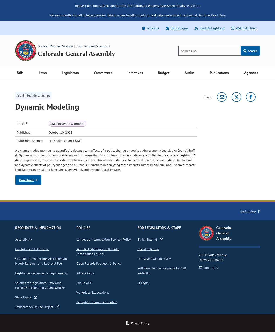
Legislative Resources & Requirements (41, 273)
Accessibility (23, 239)
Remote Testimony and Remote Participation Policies (97, 251)
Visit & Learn (179, 28)
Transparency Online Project (34, 307)
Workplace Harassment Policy (96, 302)
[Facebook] (251, 97)
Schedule (152, 28)
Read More (192, 6)
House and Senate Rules (154, 259)
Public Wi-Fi (84, 283)
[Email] (222, 97)
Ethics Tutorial (148, 239)
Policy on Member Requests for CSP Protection (162, 270)
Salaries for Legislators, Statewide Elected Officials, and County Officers (40, 285)
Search (252, 51)
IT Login (143, 283)
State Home (23, 297)
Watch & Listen (246, 28)
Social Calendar (148, 249)
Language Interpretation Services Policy (103, 239)
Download (26, 180)
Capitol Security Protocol (32, 249)
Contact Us (211, 268)
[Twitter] (236, 97)
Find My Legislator (212, 28)
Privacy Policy (85, 273)
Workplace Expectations (92, 292)
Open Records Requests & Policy (98, 263)
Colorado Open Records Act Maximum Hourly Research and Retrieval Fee (41, 261)
